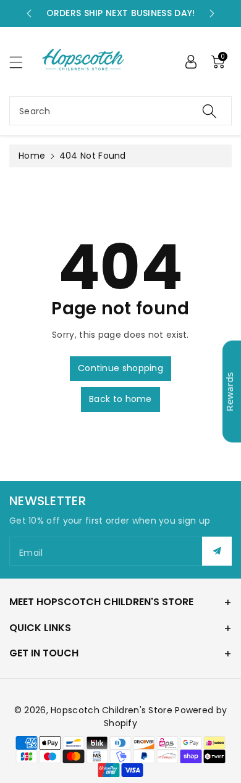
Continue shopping (120, 368)
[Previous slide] (29, 13)
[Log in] (191, 61)
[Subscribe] (217, 551)
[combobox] (120, 111)
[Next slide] (212, 13)
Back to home (120, 399)
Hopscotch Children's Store (111, 710)
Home (32, 155)
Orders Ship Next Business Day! (120, 13)
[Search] (209, 111)
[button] (21, 62)
